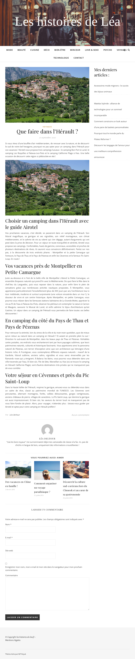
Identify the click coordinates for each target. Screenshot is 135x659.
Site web (9, 550)
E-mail (9, 537)
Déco (47, 50)
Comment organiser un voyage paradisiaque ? (45, 487)
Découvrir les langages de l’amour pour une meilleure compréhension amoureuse (112, 151)
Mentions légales (12, 640)
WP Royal (22, 654)
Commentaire (11, 575)
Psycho (107, 50)
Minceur (75, 50)
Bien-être (59, 50)
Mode (9, 50)
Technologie (61, 57)
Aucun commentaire (80, 415)
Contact (79, 57)
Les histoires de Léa (67, 21)
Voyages (122, 50)
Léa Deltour (15, 415)
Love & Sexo (92, 50)
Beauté (22, 50)
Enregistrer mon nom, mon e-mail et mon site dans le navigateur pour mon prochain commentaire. (43, 569)
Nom (8, 524)
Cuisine (34, 50)
